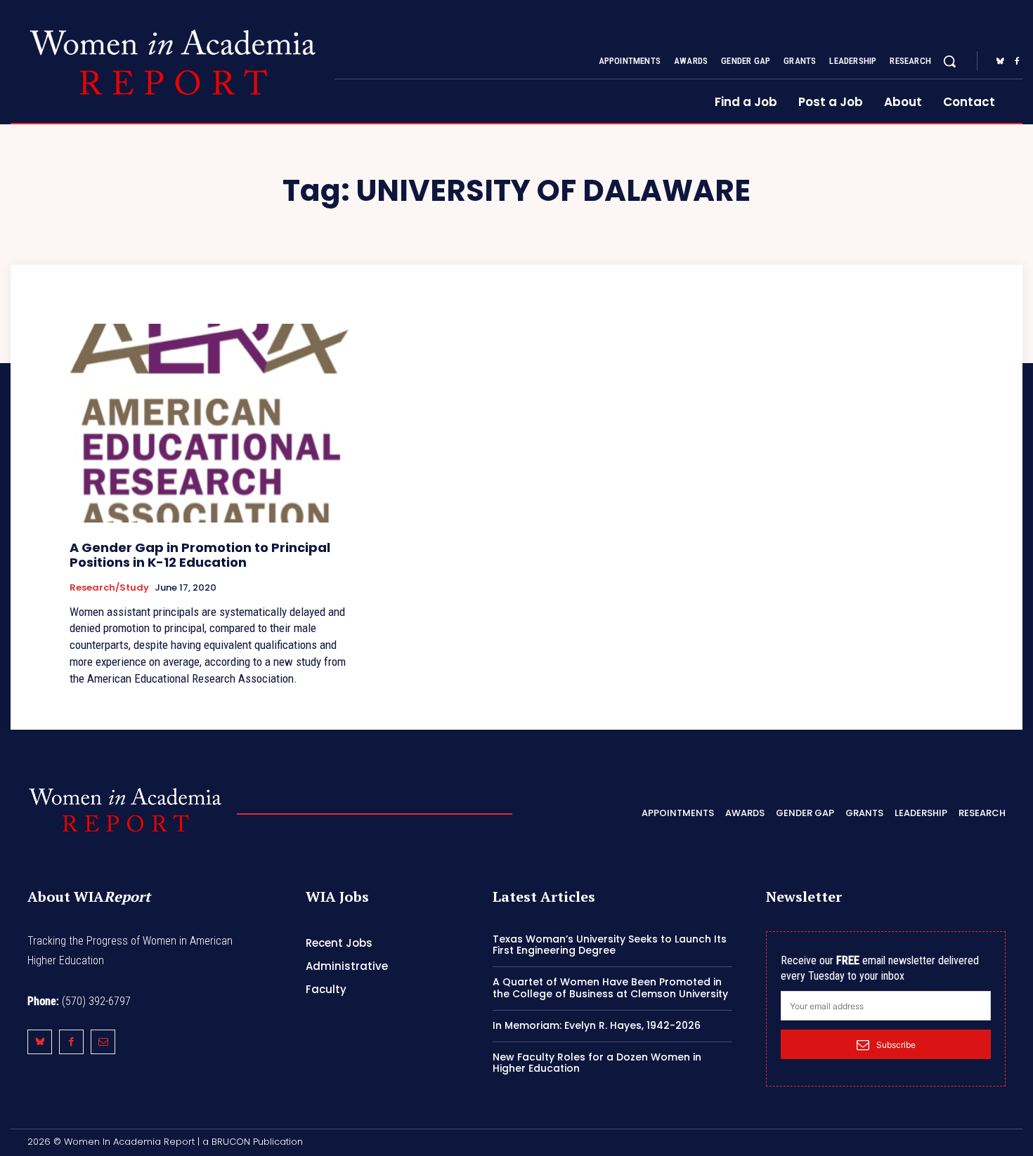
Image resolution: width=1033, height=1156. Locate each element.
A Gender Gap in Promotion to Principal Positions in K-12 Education (200, 555)
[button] (949, 61)
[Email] (103, 1042)
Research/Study (109, 587)
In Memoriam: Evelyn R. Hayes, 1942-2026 (597, 1025)
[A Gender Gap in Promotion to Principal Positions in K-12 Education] (211, 423)
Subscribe (896, 1044)
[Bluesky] (1000, 61)
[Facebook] (1016, 61)
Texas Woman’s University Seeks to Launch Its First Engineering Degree (610, 945)
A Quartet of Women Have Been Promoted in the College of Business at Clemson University (610, 988)
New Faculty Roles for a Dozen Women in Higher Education (597, 1063)
